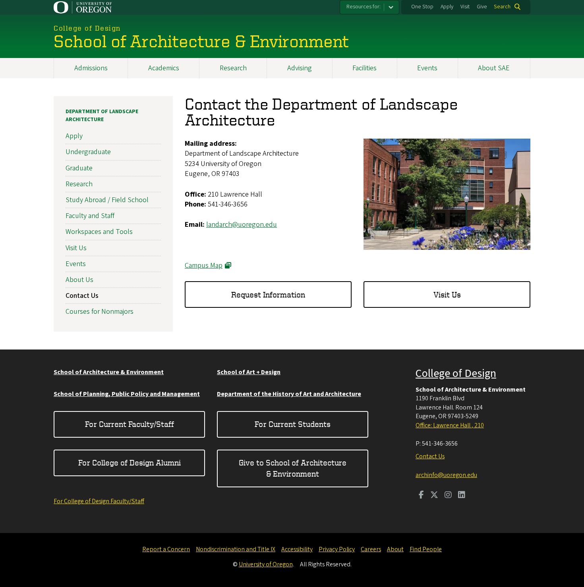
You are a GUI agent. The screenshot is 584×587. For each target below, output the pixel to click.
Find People (426, 549)
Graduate (79, 168)
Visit (465, 7)
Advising (299, 68)
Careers (371, 549)
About (395, 549)
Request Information (268, 294)
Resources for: (363, 7)
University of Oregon (266, 564)
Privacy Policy (337, 549)
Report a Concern (166, 549)
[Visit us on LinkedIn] (461, 495)
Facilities (364, 68)
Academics (163, 68)
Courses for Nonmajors (99, 312)
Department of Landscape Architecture (102, 116)
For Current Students (293, 424)
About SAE (494, 68)
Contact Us (82, 296)
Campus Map (203, 265)
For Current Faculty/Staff (129, 424)
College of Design (456, 373)
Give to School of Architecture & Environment (292, 468)
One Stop (422, 7)
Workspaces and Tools (99, 232)
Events (427, 68)
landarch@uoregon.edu (241, 225)
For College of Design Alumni (129, 462)
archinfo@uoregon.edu (446, 475)
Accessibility (297, 549)
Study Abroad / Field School (107, 200)
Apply (447, 7)
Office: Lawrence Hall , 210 (450, 425)
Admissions (91, 68)
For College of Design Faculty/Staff (99, 501)
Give (482, 7)
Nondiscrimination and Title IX (235, 549)
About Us (79, 280)
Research (233, 68)
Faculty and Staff (90, 216)
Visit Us (447, 294)
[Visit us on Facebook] (421, 495)
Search (502, 7)
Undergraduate (88, 152)
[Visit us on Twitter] (434, 495)
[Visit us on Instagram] (448, 495)
